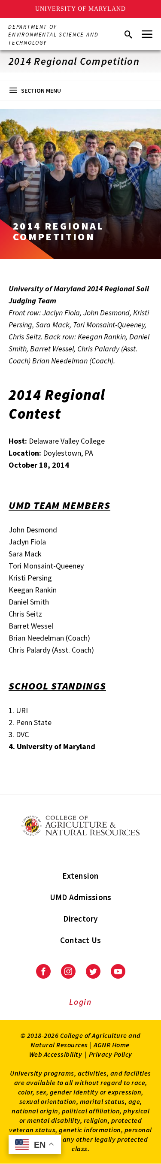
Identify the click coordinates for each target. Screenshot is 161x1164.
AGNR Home (112, 1044)
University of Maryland (80, 9)
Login (80, 1002)
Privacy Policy (110, 1054)
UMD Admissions (81, 897)
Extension (80, 876)
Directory (80, 918)
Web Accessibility (55, 1054)
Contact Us (80, 940)
